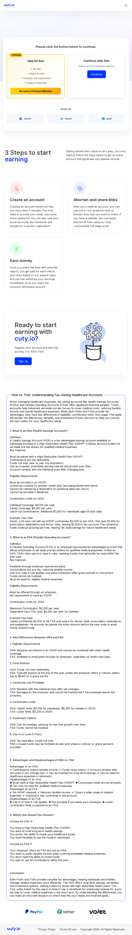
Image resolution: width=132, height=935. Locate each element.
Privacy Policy (47, 929)
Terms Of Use (67, 929)
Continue (96, 74)
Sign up (23, 361)
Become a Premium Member (35, 91)
